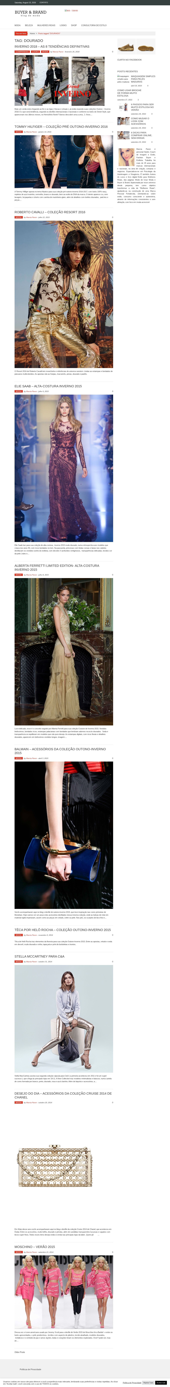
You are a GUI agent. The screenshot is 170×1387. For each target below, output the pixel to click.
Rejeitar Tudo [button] (148, 1383)
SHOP (74, 25)
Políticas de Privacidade (30, 1369)
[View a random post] (151, 25)
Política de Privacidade (132, 1383)
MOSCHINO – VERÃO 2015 (35, 1247)
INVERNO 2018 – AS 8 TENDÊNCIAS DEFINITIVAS (52, 46)
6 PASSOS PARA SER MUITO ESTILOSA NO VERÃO (142, 107)
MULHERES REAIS (46, 25)
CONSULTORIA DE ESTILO (94, 25)
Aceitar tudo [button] (161, 1383)
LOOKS (63, 25)
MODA (18, 25)
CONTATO (44, 2)
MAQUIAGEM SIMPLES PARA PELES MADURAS (143, 79)
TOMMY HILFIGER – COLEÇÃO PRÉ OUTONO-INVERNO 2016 (61, 127)
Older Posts (20, 1352)
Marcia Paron (58, 52)
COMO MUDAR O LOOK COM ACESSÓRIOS (140, 121)
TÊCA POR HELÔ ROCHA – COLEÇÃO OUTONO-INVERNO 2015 (63, 930)
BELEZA (29, 25)
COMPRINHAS (22, 52)
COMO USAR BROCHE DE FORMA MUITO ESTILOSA (129, 93)
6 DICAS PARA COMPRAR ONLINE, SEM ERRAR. (141, 135)
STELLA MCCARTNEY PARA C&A (39, 956)
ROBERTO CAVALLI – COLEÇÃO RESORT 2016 (50, 212)
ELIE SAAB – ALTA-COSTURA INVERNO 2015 (48, 386)
